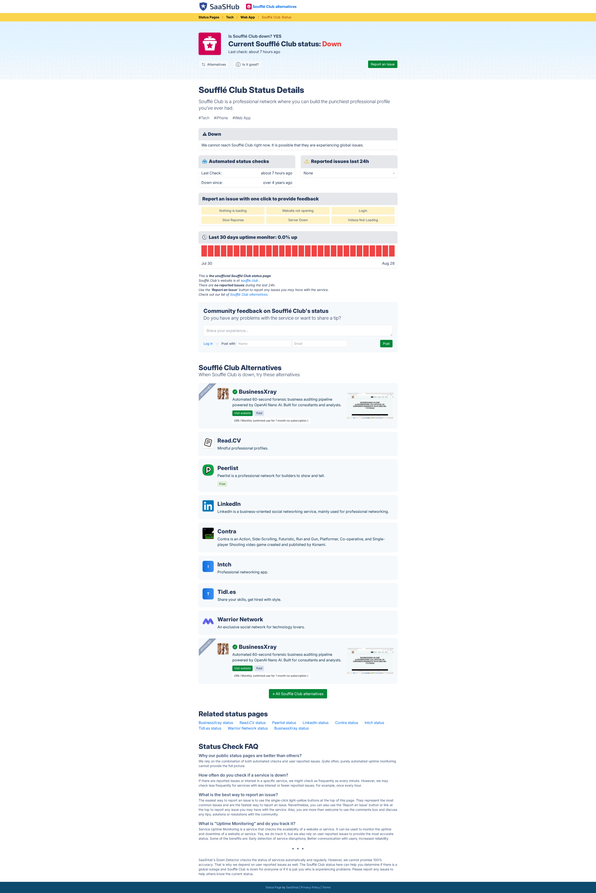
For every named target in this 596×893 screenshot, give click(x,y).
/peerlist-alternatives (220, 462)
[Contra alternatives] (208, 533)
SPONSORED (206, 390)
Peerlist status (284, 722)
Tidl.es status (210, 728)
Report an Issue (383, 64)
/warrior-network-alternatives (228, 614)
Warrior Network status (248, 728)
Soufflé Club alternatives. (249, 294)
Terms (326, 887)
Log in (208, 343)
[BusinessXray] (223, 393)
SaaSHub (292, 887)
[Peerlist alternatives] (208, 470)
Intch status (374, 722)
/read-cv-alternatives (221, 435)
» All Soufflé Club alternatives (298, 693)
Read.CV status (253, 722)
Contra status (346, 722)
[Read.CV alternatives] (208, 442)
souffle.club (249, 280)
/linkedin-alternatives (221, 498)
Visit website (242, 413)
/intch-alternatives (218, 559)
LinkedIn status (315, 722)
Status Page (273, 887)
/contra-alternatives (220, 526)
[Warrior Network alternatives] (208, 621)
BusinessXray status (216, 722)
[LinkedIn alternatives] (208, 505)
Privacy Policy (310, 887)
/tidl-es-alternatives (220, 586)
